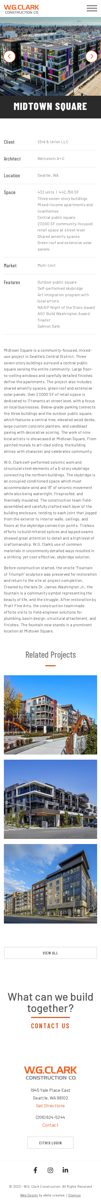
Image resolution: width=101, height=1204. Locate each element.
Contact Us (50, 1026)
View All (50, 952)
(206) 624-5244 (50, 1117)
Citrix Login (50, 1142)
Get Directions (50, 1105)
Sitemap (74, 1195)
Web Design (29, 1195)
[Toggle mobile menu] (92, 8)
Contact (50, 1124)
